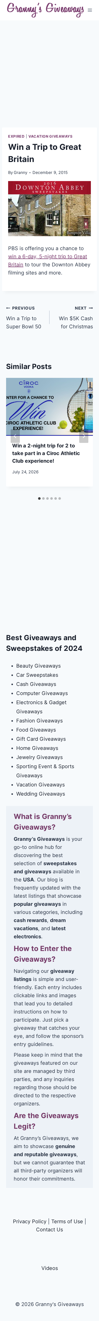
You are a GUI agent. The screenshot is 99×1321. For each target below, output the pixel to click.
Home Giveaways (37, 748)
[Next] (83, 436)
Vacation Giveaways (50, 136)
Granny (20, 172)
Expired (16, 136)
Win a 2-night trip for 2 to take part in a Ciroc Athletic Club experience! (46, 453)
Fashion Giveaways (39, 721)
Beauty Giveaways (38, 666)
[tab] (39, 498)
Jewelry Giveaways (39, 757)
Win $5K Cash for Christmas (76, 317)
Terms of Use (67, 1221)
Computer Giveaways (42, 693)
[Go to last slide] (15, 436)
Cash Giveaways (36, 684)
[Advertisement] (49, 77)
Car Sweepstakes (37, 675)
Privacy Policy (29, 1221)
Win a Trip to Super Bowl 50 (23, 317)
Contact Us (49, 1230)
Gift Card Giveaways (41, 739)
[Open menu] (90, 10)
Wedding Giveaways (40, 794)
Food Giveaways (36, 730)
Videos (49, 1268)
